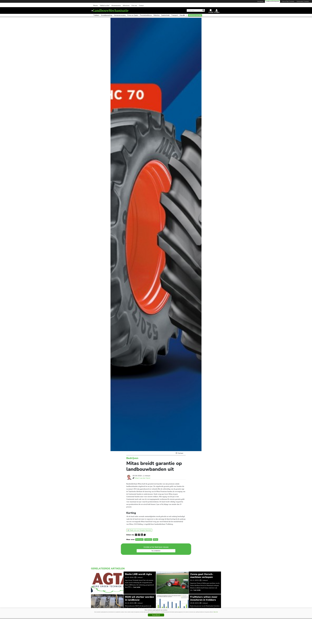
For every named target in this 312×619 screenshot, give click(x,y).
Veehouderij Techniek (303, 1)
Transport (174, 15)
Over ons (134, 5)
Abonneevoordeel (195, 15)
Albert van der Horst (142, 478)
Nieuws (95, 5)
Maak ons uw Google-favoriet (140, 530)
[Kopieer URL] (145, 535)
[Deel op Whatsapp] (136, 535)
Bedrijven (139, 539)
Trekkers (96, 15)
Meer (181, 15)
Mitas (155, 539)
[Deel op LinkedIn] (142, 535)
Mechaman (260, 1)
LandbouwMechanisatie (272, 1)
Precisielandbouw (146, 15)
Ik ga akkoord (156, 615)
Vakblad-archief (104, 5)
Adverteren (126, 5)
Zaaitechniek (165, 15)
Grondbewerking (106, 15)
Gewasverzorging (120, 15)
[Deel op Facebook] (139, 535)
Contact (141, 5)
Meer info (216, 612)
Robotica (156, 15)
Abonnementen (116, 5)
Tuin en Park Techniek (288, 1)
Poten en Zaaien (132, 15)
